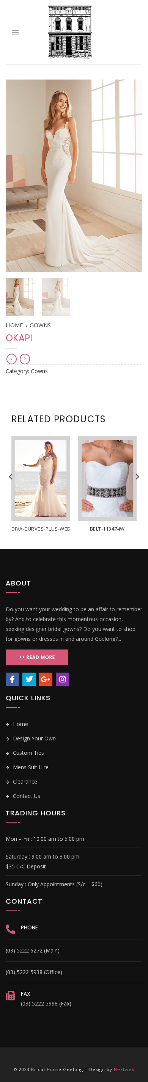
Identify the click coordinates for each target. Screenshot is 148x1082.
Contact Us (25, 795)
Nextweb (124, 1069)
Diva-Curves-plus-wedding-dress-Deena (65, 529)
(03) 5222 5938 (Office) (34, 972)
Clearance (24, 781)
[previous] (18, 176)
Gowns (40, 325)
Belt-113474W (107, 529)
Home (14, 325)
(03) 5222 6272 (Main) (33, 950)
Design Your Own (33, 738)
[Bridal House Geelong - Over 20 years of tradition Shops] (70, 32)
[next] (130, 176)
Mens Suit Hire (30, 767)
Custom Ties (27, 752)
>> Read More (37, 657)
